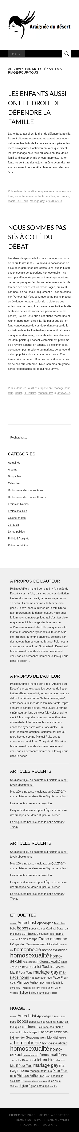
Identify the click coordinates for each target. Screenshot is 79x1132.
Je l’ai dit (28, 191)
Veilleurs (14, 993)
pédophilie (57, 982)
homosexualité (29, 955)
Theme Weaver (55, 1120)
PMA (41, 982)
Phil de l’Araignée (18, 538)
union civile (54, 987)
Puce (47, 983)
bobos (22, 928)
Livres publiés (16, 531)
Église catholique (39, 992)
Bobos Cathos (37, 928)
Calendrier (14, 483)
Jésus (13, 967)
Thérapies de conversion (34, 988)
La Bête (23, 967)
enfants (39, 196)
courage (44, 933)
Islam (64, 961)
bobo (13, 928)
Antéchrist (26, 922)
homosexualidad (54, 950)
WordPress (60, 1115)
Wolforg (50, 1124)
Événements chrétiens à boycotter (31, 803)
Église (23, 992)
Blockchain (59, 923)
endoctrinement (24, 196)
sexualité (15, 987)
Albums (12, 469)
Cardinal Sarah (55, 928)
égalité (53, 993)
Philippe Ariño (27, 982)
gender (20, 944)
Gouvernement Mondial (42, 944)
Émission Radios (18, 504)
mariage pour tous (41, 977)
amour (13, 923)
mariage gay (37, 201)
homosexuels (30, 962)
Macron (59, 967)
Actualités (14, 462)
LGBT (32, 967)
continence (30, 933)
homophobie (27, 949)
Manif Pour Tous (18, 201)
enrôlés (50, 196)
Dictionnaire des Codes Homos (27, 497)
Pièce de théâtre (18, 545)
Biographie (14, 476)
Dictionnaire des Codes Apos (25, 490)
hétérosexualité (48, 961)
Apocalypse (45, 923)
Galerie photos (17, 517)
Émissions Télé (17, 510)
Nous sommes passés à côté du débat (38, 237)
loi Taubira (63, 196)
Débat (18, 392)
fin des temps (28, 939)
